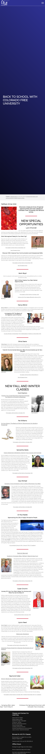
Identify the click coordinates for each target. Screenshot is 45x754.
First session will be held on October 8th (22, 507)
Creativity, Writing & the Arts (18, 726)
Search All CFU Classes (17, 717)
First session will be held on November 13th (17, 645)
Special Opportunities (19, 198)
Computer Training (16, 722)
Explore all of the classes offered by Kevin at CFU (29, 297)
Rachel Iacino (14, 196)
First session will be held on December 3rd (15, 247)
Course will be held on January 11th (22, 614)
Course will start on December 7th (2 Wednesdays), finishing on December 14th (22, 333)
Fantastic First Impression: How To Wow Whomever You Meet (23, 483)
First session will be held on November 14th (22, 473)
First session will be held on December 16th (22, 262)
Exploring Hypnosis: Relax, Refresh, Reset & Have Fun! (22, 556)
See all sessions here (22, 265)
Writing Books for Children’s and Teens (12, 678)
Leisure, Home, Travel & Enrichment (20, 729)
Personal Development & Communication (22, 728)
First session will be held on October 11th (15, 412)
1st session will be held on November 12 (29, 374)
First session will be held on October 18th (22, 442)
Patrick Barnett (22, 553)
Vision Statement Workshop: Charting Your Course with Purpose (22, 452)
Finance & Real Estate (17, 725)
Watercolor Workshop (22, 634)
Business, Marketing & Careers (19, 723)
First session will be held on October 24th (29, 294)
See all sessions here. (15, 250)
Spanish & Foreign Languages (19, 720)
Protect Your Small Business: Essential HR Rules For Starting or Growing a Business (15, 396)
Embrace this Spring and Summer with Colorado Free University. (32, 706)
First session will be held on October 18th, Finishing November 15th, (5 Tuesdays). (22, 694)
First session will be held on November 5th (22, 580)
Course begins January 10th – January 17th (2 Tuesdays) (22, 545)
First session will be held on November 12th (22, 668)
